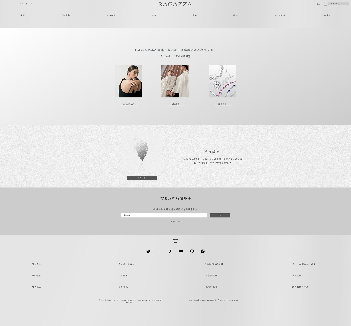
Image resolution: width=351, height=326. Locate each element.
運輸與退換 (211, 286)
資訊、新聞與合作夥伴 (303, 264)
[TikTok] (170, 251)
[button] (325, 4)
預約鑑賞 (36, 275)
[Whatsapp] (203, 251)
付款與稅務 (211, 275)
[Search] (39, 4)
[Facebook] (159, 251)
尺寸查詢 (123, 275)
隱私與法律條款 (300, 286)
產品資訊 (123, 286)
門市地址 (36, 286)
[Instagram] (148, 251)
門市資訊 (36, 264)
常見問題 (297, 275)
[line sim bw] (192, 251)
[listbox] (338, 3)
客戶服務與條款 (126, 264)
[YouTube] (181, 251)
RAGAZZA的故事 (214, 264)
